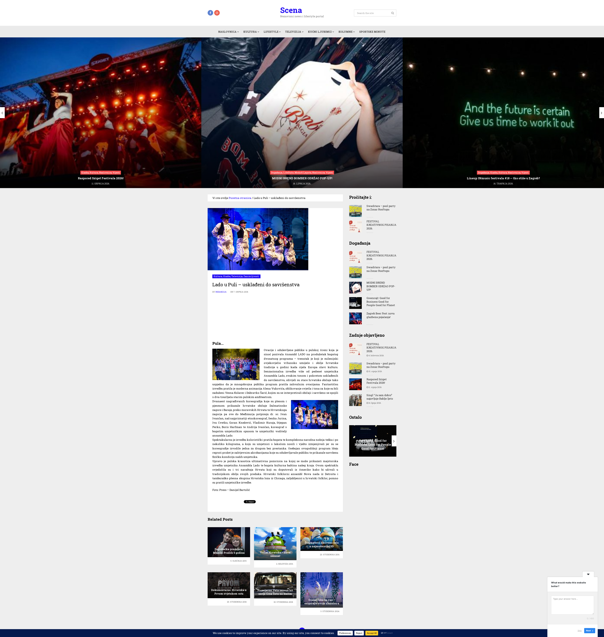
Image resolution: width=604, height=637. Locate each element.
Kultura (250, 31)
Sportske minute (372, 31)
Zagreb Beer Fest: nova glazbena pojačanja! (380, 315)
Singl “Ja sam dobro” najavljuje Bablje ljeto (379, 396)
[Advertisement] (275, 317)
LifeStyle (271, 31)
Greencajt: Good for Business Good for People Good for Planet (380, 301)
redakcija (220, 292)
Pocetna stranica (240, 198)
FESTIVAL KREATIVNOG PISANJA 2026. (381, 225)
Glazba (226, 276)
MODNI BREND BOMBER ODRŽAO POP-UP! (380, 286)
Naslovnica (227, 31)
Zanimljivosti (251, 276)
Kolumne (345, 31)
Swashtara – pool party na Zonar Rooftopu (381, 207)
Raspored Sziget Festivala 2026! (376, 381)
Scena (291, 10)
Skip (580, 630)
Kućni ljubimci (320, 31)
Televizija (293, 31)
